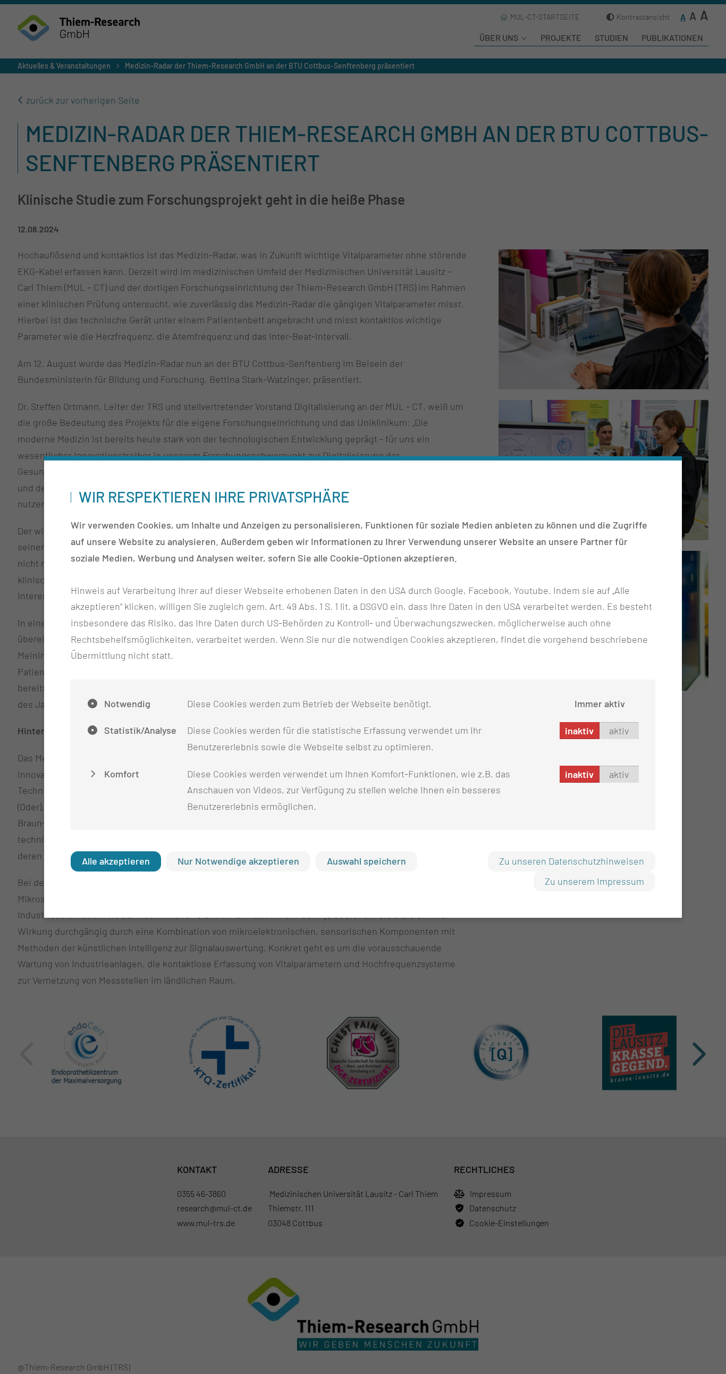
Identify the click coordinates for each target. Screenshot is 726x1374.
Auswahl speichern (366, 861)
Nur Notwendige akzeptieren (238, 861)
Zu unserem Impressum (594, 881)
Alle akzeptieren (116, 861)
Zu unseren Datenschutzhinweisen (571, 861)
